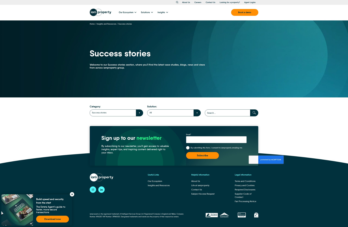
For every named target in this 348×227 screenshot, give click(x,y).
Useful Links (153, 174)
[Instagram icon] (93, 189)
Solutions (145, 12)
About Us (186, 2)
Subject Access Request (203, 194)
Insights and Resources (106, 24)
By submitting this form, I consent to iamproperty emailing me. (217, 147)
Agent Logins (250, 2)
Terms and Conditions (245, 181)
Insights (161, 12)
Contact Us (210, 2)
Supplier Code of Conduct (243, 195)
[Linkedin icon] (101, 189)
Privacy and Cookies (244, 185)
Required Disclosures (245, 189)
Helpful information (200, 174)
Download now (52, 219)
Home (92, 24)
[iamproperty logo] (100, 12)
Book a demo (244, 12)
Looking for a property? (230, 2)
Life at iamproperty (200, 185)
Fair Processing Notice (245, 201)
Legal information (243, 174)
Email (188, 134)
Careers (197, 2)
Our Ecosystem (126, 12)
